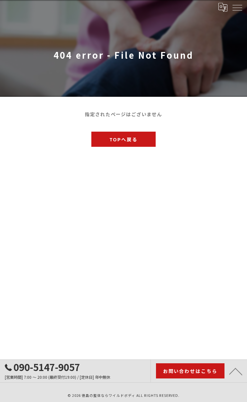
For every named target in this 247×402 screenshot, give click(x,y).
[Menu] (237, 7)
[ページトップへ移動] (235, 371)
